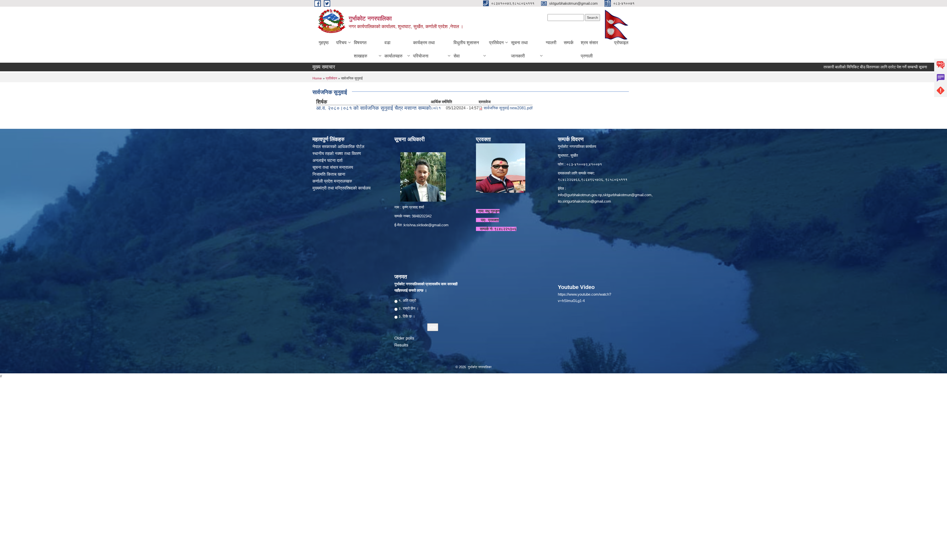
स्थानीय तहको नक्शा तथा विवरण (337, 153)
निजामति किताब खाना (329, 174)
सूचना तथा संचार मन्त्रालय (333, 167)
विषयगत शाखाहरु (360, 49)
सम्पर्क (568, 42)
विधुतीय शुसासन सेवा (466, 49)
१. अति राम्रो (407, 300)
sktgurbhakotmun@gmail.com (627, 195)
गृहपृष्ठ (324, 42)
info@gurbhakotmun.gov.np (580, 195)
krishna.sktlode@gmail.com (426, 225)
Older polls (404, 338)
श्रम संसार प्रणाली (589, 49)
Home (317, 78)
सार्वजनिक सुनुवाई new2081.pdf (508, 108)
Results (401, 345)
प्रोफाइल (621, 42)
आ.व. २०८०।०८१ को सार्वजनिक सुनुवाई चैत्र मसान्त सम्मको (373, 108)
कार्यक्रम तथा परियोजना (424, 49)
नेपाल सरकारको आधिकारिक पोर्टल (338, 146)
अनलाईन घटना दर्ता (327, 160)
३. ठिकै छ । (407, 316)
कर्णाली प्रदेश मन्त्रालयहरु (332, 181)
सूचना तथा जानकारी (519, 49)
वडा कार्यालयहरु (393, 49)
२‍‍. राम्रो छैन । (409, 308)
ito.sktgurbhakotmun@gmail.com (584, 201)
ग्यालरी (551, 42)
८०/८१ (436, 108)
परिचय (341, 42)
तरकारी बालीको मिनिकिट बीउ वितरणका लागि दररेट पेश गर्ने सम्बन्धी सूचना (846, 67)
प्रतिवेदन (496, 42)
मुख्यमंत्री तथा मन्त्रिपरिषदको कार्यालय (342, 188)
